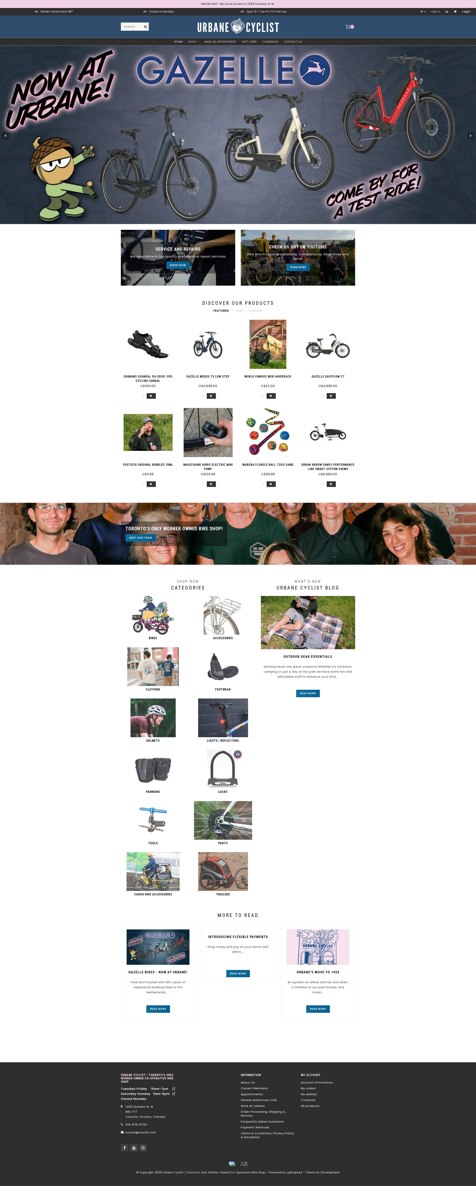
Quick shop (150, 375)
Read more (308, 693)
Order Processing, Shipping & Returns (263, 1114)
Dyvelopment (330, 1172)
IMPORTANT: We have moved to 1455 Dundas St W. (238, 4)
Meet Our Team (140, 538)
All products (310, 1106)
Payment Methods (255, 1127)
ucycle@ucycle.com (141, 1132)
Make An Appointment (220, 42)
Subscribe (298, 267)
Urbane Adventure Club (259, 1100)
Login (466, 11)
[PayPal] (244, 1164)
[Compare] (447, 11)
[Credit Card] (232, 1164)
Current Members (254, 1088)
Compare (308, 1100)
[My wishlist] (455, 11)
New (239, 311)
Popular (255, 311)
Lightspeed (294, 1172)
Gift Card (249, 42)
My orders (308, 1088)
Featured (221, 311)
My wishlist (309, 1094)
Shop (192, 42)
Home (178, 42)
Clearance (270, 42)
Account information (317, 1082)
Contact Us (293, 42)
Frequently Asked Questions (262, 1121)
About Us (248, 1082)
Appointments (252, 1094)
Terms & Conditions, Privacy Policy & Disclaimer (267, 1135)
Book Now (178, 265)
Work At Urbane (253, 1106)
